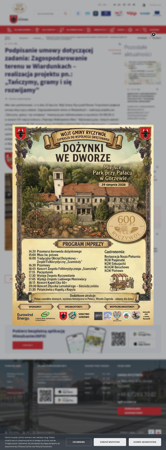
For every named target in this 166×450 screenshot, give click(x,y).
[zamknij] (154, 35)
